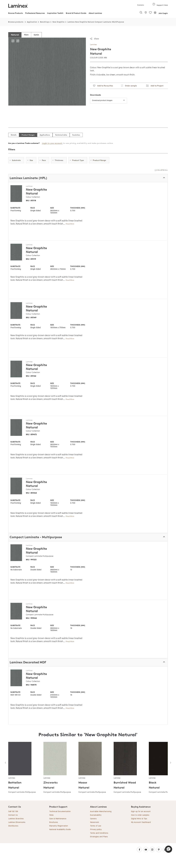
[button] (168, 849)
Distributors (13, 826)
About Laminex (95, 13)
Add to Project (156, 86)
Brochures (53, 822)
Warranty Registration (58, 826)
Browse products (15, 22)
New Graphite (59, 22)
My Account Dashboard (141, 822)
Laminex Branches (16, 819)
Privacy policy (96, 829)
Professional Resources (35, 13)
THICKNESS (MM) (77, 208)
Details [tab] (13, 135)
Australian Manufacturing (100, 811)
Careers (140, 5)
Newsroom (94, 822)
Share (96, 39)
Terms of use (95, 826)
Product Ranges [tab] (28, 135)
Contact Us (13, 815)
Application (32, 22)
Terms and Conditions (99, 833)
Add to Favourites (104, 86)
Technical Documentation (60, 811)
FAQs (51, 815)
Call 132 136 (13, 811)
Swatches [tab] (76, 135)
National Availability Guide (60, 829)
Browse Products (15, 13)
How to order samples (140, 815)
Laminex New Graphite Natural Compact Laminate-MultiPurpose (96, 22)
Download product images (102, 100)
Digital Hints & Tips (139, 819)
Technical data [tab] (61, 135)
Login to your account (52, 143)
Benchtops (45, 22)
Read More (70, 224)
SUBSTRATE (15, 208)
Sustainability (95, 815)
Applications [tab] (45, 135)
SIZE (52, 208)
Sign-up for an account (141, 811)
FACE (32, 208)
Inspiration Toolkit (55, 13)
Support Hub (162, 5)
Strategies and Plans (99, 837)
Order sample (130, 86)
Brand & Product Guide (76, 13)
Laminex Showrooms (16, 822)
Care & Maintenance (57, 819)
